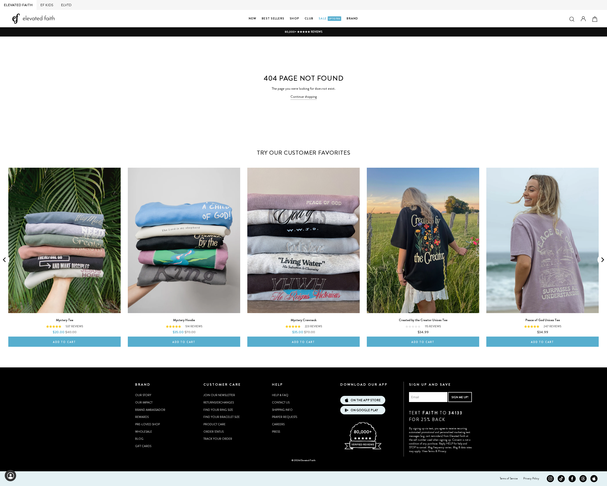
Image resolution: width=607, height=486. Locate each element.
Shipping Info (282, 410)
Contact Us (281, 402)
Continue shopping (303, 96)
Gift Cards (143, 446)
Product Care (214, 424)
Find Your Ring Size (218, 410)
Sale (329, 18)
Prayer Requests (284, 417)
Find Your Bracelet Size (221, 417)
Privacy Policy (531, 478)
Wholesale (143, 432)
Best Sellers (273, 18)
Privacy (442, 451)
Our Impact (143, 402)
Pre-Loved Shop (147, 424)
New (252, 18)
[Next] (602, 259)
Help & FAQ (280, 395)
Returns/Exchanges (218, 402)
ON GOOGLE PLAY (364, 410)
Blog (139, 439)
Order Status (213, 432)
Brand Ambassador (150, 410)
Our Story (143, 395)
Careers (278, 424)
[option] (303, 32)
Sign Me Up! (460, 397)
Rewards (142, 417)
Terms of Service (509, 478)
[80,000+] (362, 448)
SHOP (294, 18)
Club (309, 18)
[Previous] (4, 259)
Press (276, 432)
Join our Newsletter (219, 395)
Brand (352, 18)
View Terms (428, 451)
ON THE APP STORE (366, 400)
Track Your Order (217, 439)
